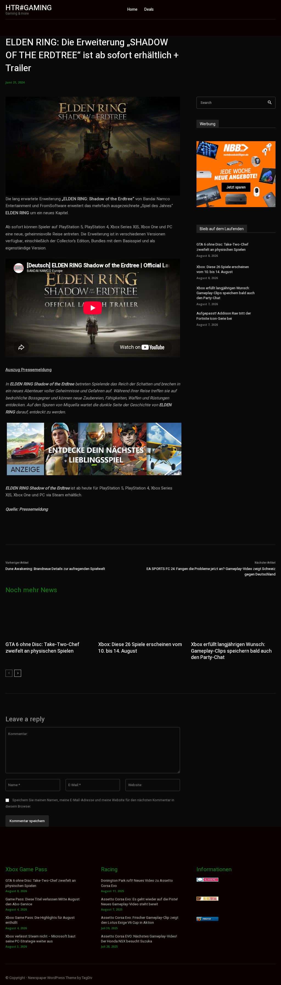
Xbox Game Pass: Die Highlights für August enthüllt (40, 920)
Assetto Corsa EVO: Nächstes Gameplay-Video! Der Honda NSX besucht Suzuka (139, 939)
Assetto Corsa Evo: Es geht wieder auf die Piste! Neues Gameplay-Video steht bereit (139, 902)
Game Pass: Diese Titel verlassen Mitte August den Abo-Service (42, 902)
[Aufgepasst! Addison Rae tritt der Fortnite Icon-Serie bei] (268, 318)
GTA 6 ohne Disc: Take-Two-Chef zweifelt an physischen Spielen (222, 247)
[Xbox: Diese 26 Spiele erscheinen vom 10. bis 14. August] (268, 272)
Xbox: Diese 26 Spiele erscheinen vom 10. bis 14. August (222, 269)
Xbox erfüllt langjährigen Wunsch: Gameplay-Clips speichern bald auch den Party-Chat (225, 292)
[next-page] (17, 673)
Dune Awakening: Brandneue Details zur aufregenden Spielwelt (55, 568)
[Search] (270, 103)
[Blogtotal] (207, 899)
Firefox (207, 919)
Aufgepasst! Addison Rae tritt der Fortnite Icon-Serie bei (223, 316)
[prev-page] (8, 673)
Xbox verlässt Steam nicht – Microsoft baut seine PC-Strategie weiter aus (40, 939)
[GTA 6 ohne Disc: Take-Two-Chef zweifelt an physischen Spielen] (268, 249)
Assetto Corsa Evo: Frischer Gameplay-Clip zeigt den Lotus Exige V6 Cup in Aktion (139, 920)
